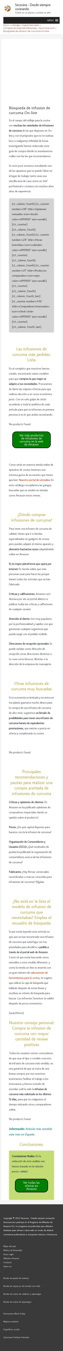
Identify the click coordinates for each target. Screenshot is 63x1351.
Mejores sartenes (10, 1321)
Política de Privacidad (12, 1250)
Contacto (7, 1262)
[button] (50, 20)
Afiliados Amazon (11, 1258)
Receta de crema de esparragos (17, 1301)
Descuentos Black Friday (14, 1313)
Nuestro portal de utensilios (34, 480)
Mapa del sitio (9, 1246)
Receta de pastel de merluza (16, 1278)
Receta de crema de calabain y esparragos (22, 1294)
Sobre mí (7, 1266)
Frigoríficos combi (11, 1329)
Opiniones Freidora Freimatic (16, 1337)
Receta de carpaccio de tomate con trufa (21, 1286)
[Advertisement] (31, 72)
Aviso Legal (8, 1254)
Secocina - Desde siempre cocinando (33, 7)
